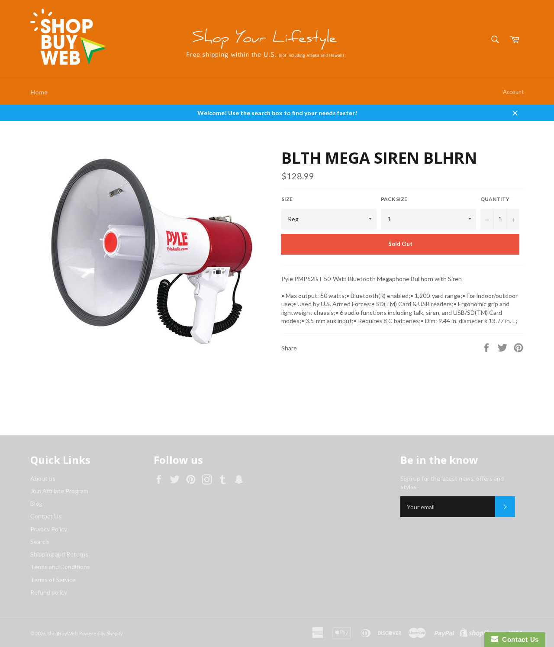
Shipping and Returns (59, 554)
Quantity (494, 199)
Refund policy (48, 592)
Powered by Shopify (101, 633)
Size (287, 199)
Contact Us (45, 516)
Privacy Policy (48, 529)
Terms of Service (53, 579)
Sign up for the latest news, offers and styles (452, 482)
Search (39, 541)
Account (513, 91)
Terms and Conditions (60, 566)
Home (39, 92)
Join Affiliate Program (59, 491)
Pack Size (394, 199)
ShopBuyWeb (62, 633)
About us (42, 478)
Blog (36, 503)
